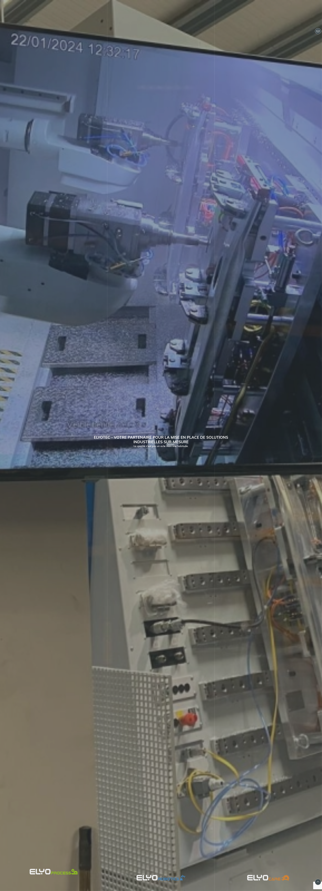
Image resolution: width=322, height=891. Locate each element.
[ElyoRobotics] (161, 445)
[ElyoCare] (268, 445)
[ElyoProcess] (53, 445)
